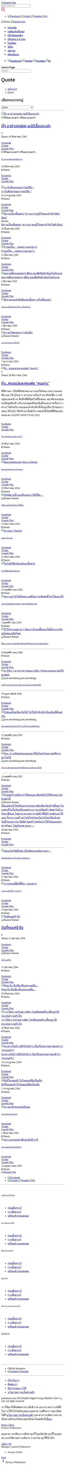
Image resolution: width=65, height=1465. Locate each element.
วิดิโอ (10, 47)
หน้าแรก (12, 89)
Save (3, 1457)
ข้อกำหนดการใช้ (17, 1388)
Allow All (6, 1443)
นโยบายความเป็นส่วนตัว (21, 1392)
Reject (4, 1425)
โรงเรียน (12, 43)
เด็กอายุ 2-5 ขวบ (16, 39)
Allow (11, 1425)
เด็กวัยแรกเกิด (15, 35)
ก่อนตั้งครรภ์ (15, 1207)
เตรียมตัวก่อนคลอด (18, 1215)
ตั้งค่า (49, 1419)
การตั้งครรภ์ (14, 1211)
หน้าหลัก (12, 28)
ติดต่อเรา (13, 1384)
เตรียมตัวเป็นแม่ (16, 31)
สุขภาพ (11, 51)
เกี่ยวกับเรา (13, 54)
